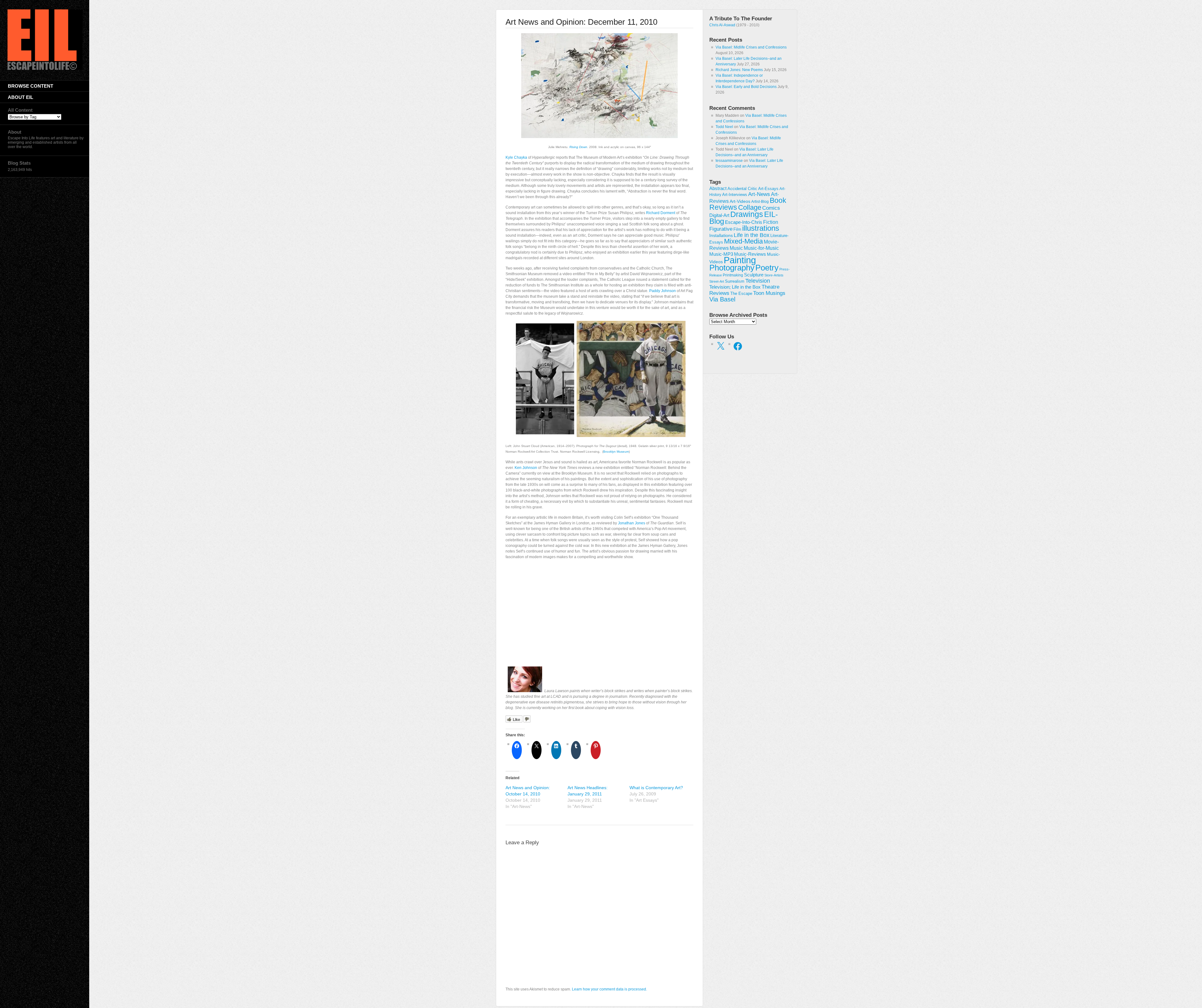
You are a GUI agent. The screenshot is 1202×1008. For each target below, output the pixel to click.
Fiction (770, 222)
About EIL (20, 97)
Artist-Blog (760, 201)
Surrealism (734, 281)
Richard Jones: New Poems (739, 70)
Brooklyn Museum (616, 451)
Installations (721, 235)
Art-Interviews (734, 194)
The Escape (741, 293)
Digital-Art (719, 215)
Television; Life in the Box (735, 287)
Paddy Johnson (662, 291)
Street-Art (716, 281)
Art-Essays (768, 189)
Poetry (766, 267)
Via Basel (722, 299)
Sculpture (753, 274)
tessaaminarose (729, 160)
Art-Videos (740, 201)
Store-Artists (773, 275)
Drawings (746, 214)
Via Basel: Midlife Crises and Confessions (751, 47)
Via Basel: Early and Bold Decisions (746, 87)
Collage (749, 207)
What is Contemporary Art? (656, 787)
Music (736, 248)
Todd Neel (724, 127)
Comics (771, 208)
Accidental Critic (742, 188)
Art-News (759, 194)
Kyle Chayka (516, 157)
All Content (20, 110)
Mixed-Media (743, 241)
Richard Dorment (660, 213)
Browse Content (30, 86)
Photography (731, 267)
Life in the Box (751, 235)
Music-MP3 (721, 254)
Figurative (720, 229)
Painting (740, 260)
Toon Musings (769, 293)
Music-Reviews (750, 254)
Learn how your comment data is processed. (609, 989)
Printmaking (733, 275)
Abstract (718, 188)
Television (757, 281)
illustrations (760, 228)
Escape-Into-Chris (743, 222)
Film (737, 229)
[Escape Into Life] (45, 68)
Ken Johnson (526, 467)
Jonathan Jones (631, 523)
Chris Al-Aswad (722, 25)
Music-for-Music (761, 248)
